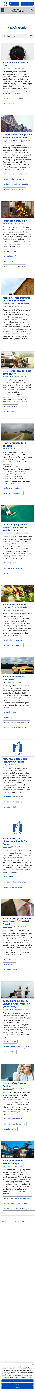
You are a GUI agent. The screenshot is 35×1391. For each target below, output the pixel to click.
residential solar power (14, 179)
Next (23, 1221)
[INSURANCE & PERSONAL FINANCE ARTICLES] (17, 10)
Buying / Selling (8, 306)
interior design (11, 959)
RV (28, 1047)
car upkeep (10, 98)
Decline (17, 1387)
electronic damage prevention (17, 1198)
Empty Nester (7, 1089)
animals (8, 640)
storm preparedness (13, 493)
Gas (21, 98)
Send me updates (27, 4)
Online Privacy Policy (16, 1369)
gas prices (9, 103)
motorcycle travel (12, 807)
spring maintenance (13, 887)
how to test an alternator (15, 727)
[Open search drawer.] (32, 9)
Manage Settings (17, 1381)
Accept (17, 1384)
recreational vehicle (13, 1047)
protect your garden (13, 645)
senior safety (10, 1129)
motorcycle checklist (14, 797)
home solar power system (16, 174)
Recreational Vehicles (10, 376)
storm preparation (12, 488)
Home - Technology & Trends (10, 140)
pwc (7, 573)
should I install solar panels (16, 184)
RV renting (9, 411)
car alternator (11, 712)
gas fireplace (10, 261)
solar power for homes (14, 189)
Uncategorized (7, 927)
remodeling (10, 964)
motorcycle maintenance (15, 882)
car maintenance (12, 717)
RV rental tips (11, 406)
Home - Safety (7, 223)
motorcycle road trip (13, 802)
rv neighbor (10, 1052)
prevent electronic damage (16, 1203)
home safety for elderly (15, 1119)
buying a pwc (11, 563)
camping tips (10, 1042)
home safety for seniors (15, 1124)
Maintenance (7, 68)
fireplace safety (11, 256)
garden (20, 640)
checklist (9, 877)
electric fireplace (12, 251)
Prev (3, 1221)
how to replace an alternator (17, 722)
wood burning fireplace (15, 266)
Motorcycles (7, 764)
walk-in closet (11, 969)
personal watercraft (13, 568)
